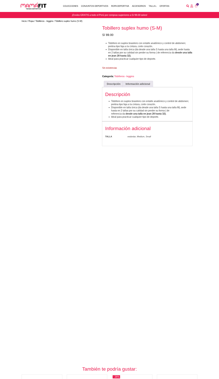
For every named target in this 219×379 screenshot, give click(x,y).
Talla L (153, 6)
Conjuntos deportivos (94, 6)
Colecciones (70, 6)
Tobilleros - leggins (44, 21)
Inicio (24, 21)
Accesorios (139, 6)
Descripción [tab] (114, 84)
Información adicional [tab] (138, 84)
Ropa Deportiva (120, 6)
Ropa (31, 21)
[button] (187, 6)
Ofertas (164, 6)
